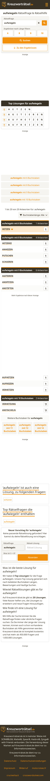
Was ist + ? (9, 553)
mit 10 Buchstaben (25, 199)
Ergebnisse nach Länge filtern (17, 28)
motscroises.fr (39, 768)
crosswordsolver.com (33, 775)
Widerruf (23, 768)
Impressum (9, 768)
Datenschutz (10, 760)
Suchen (26, 40)
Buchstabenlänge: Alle (33, 215)
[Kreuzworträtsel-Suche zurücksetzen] (38, 22)
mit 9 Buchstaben (25, 192)
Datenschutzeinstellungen (33, 760)
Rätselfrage (9, 18)
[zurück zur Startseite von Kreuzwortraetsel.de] (19, 4)
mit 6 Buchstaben (25, 178)
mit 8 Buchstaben (25, 185)
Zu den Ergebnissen (27, 47)
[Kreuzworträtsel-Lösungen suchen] (44, 22)
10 (42, 33)
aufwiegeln (9, 521)
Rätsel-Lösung (33, 543)
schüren (8, 499)
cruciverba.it (13, 775)
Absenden (33, 557)
